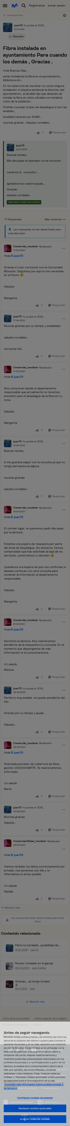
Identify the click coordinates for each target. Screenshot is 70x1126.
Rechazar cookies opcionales (35, 1108)
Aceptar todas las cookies (35, 1119)
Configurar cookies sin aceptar (35, 1097)
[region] (35, 1074)
